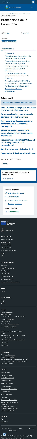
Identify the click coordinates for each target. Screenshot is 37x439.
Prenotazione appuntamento (9, 408)
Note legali (4, 397)
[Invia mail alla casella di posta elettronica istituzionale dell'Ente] (12, 324)
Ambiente (4, 265)
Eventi (3, 303)
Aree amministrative (7, 239)
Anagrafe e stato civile (7, 268)
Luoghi (3, 301)
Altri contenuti (26, 14)
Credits (31, 428)
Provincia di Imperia (6, 375)
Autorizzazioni (5, 273)
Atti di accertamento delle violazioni (17, 149)
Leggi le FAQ (4, 404)
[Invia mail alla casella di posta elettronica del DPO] (10, 355)
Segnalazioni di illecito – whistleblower (18, 153)
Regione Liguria (6, 2)
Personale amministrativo (8, 250)
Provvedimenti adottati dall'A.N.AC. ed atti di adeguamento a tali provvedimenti (18, 142)
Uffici (2, 256)
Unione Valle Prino (6, 381)
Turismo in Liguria (6, 386)
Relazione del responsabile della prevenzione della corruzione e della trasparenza (17, 133)
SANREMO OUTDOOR (7, 378)
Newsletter (4, 422)
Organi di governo (6, 247)
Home (2, 14)
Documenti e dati (6, 242)
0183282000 (10, 319)
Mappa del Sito (12, 430)
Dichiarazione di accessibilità (9, 389)
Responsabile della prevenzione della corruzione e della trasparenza (17, 115)
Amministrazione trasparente (13, 14)
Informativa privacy (6, 394)
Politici (3, 253)
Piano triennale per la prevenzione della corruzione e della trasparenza (18, 108)
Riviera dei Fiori (5, 392)
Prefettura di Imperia (7, 383)
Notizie (3, 291)
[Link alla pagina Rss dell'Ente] (2, 419)
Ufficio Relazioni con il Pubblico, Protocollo (13, 340)
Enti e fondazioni (6, 245)
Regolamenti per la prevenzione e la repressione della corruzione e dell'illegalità (16, 124)
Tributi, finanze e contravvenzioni (10, 282)
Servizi (20, 428)
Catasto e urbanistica (7, 276)
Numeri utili (4, 345)
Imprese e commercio (7, 279)
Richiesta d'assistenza (7, 410)
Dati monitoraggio (6, 428)
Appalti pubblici (5, 271)
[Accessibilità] (4, 434)
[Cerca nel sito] (31, 7)
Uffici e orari (4, 342)
